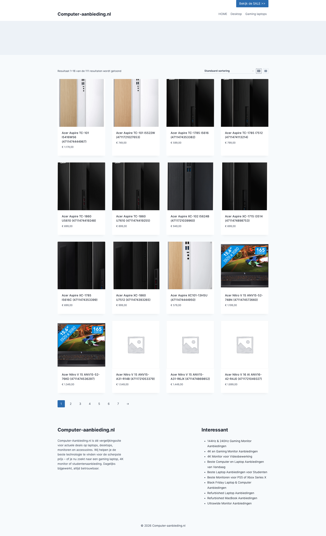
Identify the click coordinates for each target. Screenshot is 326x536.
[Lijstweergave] (265, 71)
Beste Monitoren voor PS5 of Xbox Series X (236, 477)
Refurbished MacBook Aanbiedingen (232, 498)
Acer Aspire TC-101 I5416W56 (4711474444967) (75, 137)
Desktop (236, 14)
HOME (223, 14)
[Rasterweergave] (258, 71)
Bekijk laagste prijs (136, 153)
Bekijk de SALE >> (252, 3)
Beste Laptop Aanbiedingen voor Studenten (237, 472)
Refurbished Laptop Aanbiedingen (230, 493)
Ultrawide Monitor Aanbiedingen (229, 503)
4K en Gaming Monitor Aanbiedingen (232, 451)
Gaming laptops (256, 14)
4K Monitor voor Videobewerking (229, 456)
